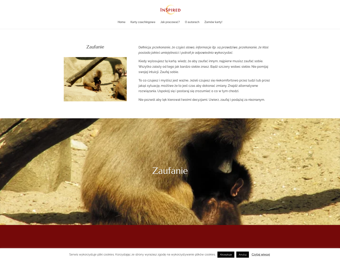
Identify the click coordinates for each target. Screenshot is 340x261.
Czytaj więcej (261, 254)
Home (121, 22)
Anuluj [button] (243, 254)
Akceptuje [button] (226, 254)
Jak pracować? (170, 22)
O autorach (192, 22)
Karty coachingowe (142, 22)
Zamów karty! (213, 22)
